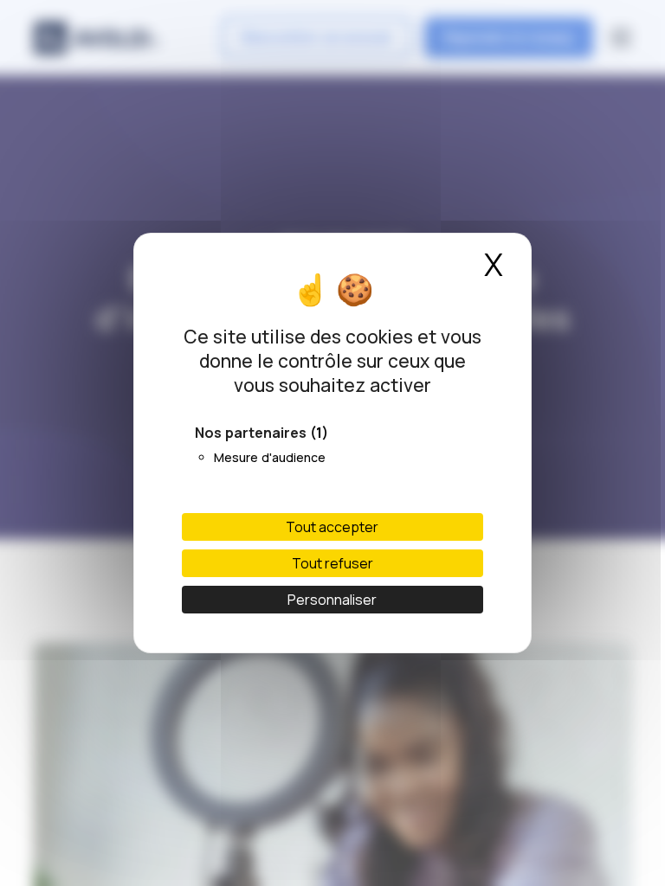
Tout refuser (332, 563)
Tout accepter (332, 526)
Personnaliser (332, 599)
